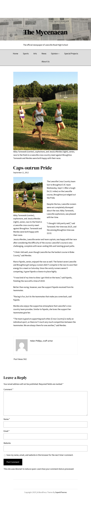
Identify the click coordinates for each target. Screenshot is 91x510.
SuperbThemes (61, 492)
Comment (8, 389)
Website (7, 443)
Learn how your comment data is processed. (55, 469)
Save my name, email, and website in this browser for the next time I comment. (39, 455)
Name (7, 419)
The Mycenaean (45, 32)
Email (6, 431)
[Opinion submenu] (58, 53)
